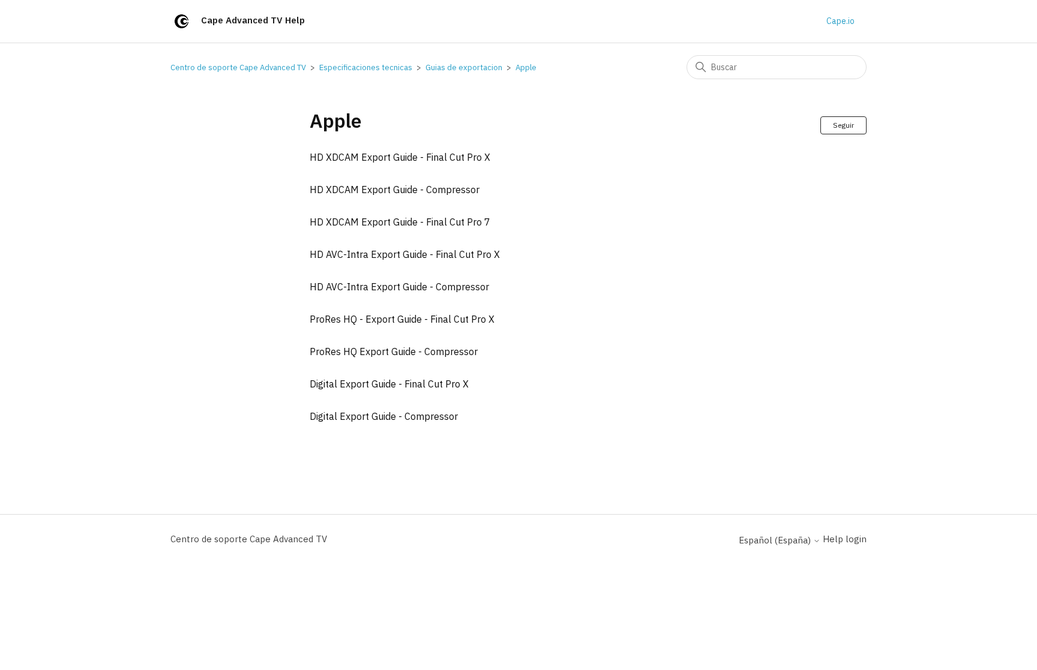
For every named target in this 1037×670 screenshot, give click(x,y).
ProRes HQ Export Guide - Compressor (394, 351)
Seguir (843, 125)
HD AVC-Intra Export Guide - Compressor (399, 287)
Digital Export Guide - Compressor (384, 416)
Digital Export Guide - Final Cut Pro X (389, 384)
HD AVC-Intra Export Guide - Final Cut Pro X (405, 254)
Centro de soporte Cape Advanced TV (238, 67)
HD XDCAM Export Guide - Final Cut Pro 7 (400, 222)
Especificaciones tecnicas (365, 67)
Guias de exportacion (463, 67)
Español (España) (776, 540)
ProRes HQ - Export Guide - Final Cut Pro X (402, 319)
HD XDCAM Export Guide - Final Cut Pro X (400, 157)
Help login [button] (845, 539)
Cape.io (840, 21)
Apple (526, 67)
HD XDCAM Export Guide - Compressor (394, 190)
